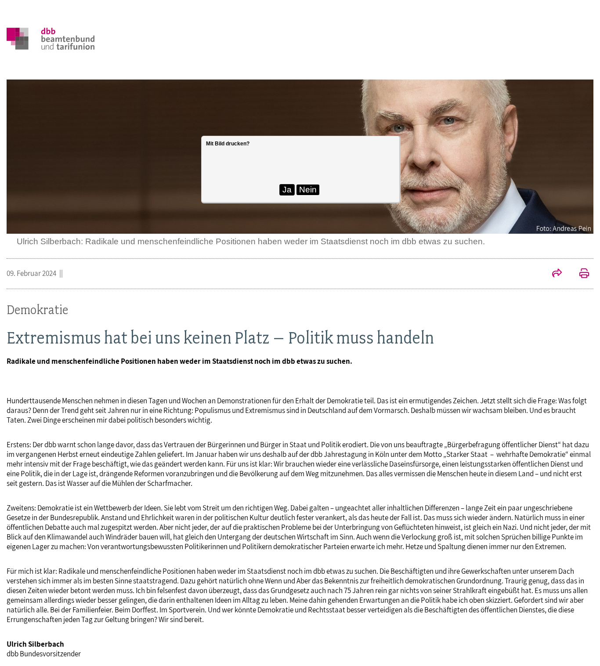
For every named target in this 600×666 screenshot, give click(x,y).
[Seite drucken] (579, 274)
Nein (308, 189)
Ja (287, 189)
